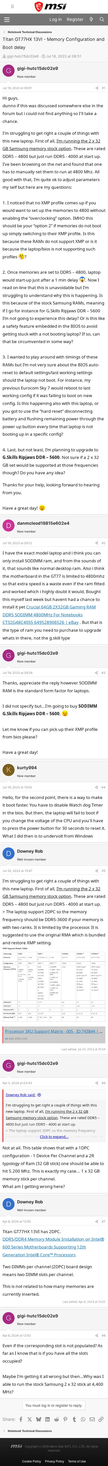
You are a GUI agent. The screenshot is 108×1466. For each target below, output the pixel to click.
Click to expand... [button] (54, 1136)
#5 (103, 871)
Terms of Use (77, 1461)
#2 (103, 543)
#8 (103, 1335)
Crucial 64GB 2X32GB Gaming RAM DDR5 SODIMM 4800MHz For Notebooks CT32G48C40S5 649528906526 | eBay (49, 614)
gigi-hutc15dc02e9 (23, 56)
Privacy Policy (54, 1461)
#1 (103, 88)
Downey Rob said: (21, 1094)
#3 (103, 673)
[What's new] (91, 19)
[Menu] (7, 19)
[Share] (97, 88)
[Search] (101, 19)
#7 (103, 1221)
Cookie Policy (31, 1461)
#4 (103, 787)
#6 (103, 1083)
